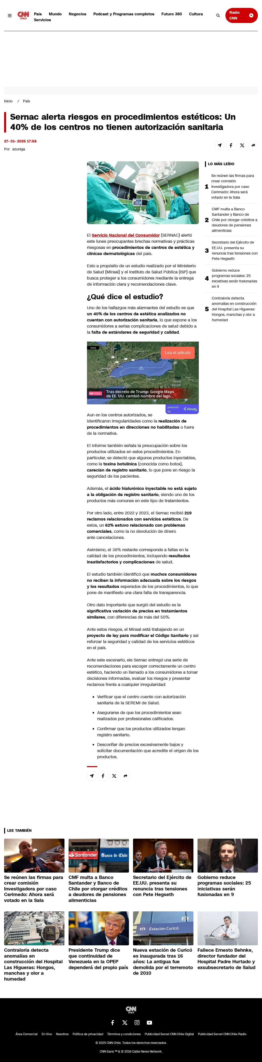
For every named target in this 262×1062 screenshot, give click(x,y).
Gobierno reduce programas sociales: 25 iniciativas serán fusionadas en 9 (234, 278)
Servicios (42, 19)
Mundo (55, 14)
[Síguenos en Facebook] (112, 1023)
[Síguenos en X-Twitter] (125, 1023)
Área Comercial (27, 1034)
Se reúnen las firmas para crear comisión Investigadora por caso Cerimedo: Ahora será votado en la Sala (232, 186)
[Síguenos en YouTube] (149, 1023)
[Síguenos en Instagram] (137, 1023)
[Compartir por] (253, 145)
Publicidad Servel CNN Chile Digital (169, 1034)
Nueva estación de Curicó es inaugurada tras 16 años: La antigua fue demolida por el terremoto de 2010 (163, 961)
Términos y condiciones (124, 1034)
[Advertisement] (42, 453)
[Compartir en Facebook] (230, 145)
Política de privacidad (88, 1034)
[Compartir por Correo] (219, 145)
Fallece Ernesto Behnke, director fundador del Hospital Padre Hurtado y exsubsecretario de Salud (226, 959)
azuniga (18, 149)
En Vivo (47, 1034)
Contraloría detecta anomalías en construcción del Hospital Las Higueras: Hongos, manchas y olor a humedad (234, 309)
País (38, 14)
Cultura (196, 14)
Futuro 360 (171, 14)
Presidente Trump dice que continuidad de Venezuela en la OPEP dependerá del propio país (98, 959)
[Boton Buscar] (218, 15)
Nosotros (62, 1034)
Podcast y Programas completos (123, 14)
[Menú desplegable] (10, 15)
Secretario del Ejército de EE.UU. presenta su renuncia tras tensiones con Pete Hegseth (235, 250)
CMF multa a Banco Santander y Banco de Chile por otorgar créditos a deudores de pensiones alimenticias (234, 220)
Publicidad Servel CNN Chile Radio (222, 1034)
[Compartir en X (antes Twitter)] (242, 145)
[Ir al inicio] (23, 15)
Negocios (77, 14)
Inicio (8, 101)
